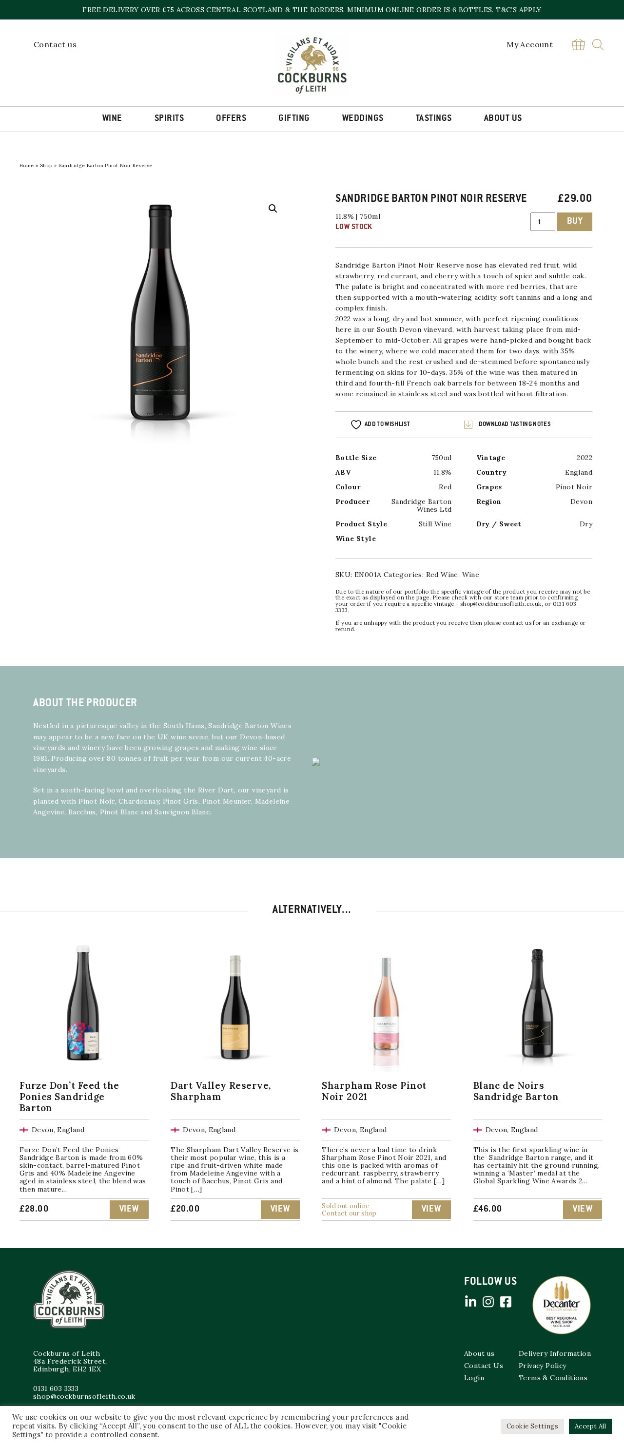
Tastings (434, 119)
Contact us (55, 44)
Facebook (505, 1301)
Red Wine (442, 574)
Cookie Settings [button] (532, 1426)
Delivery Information (555, 1353)
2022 (584, 457)
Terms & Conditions (553, 1377)
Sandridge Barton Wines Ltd (421, 505)
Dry (586, 524)
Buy (575, 222)
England (578, 472)
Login (474, 1377)
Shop (46, 165)
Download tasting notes (515, 424)
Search (597, 44)
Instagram (488, 1301)
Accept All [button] (590, 1426)
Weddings (363, 119)
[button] (273, 208)
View (129, 1210)
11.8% (442, 472)
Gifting (294, 119)
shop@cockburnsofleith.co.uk (84, 1396)
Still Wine (435, 524)
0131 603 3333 (55, 1388)
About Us (503, 119)
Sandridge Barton (366, 265)
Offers (231, 119)
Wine (112, 119)
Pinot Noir (574, 486)
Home (27, 165)
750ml (441, 457)
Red (445, 486)
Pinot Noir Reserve (431, 265)
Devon (581, 501)
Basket (578, 44)
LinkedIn (470, 1301)
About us (479, 1353)
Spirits (169, 119)
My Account (530, 44)
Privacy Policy (542, 1365)
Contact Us (483, 1365)
